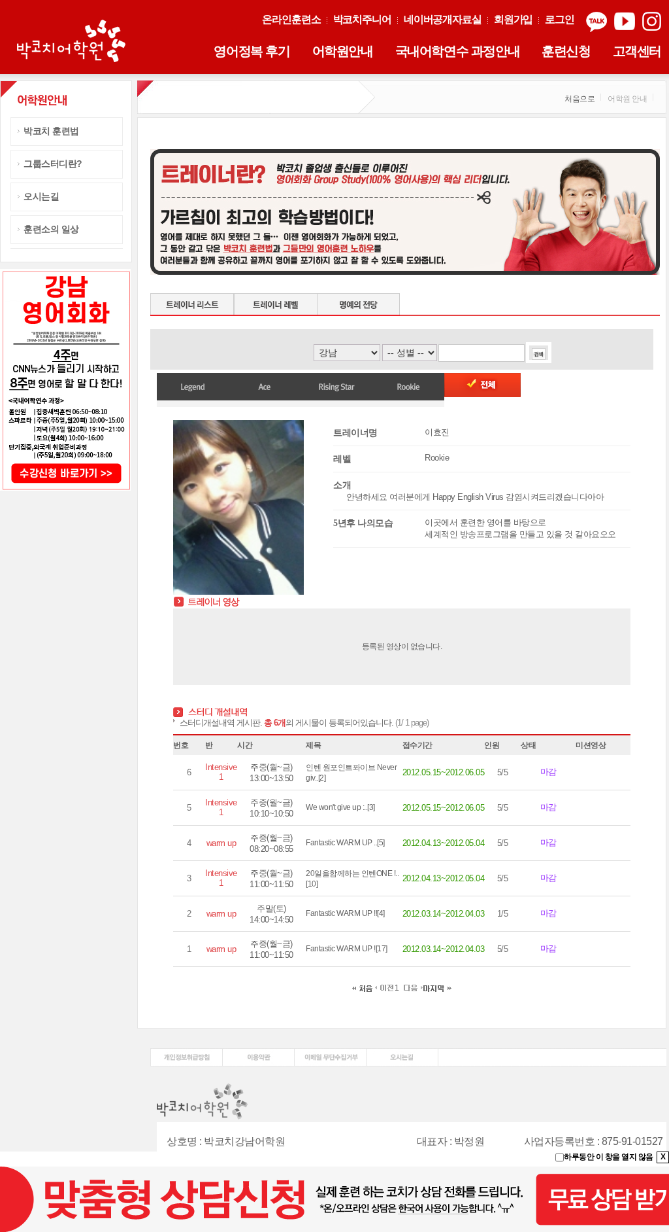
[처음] (362, 988)
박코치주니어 (362, 19)
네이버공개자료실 (442, 19)
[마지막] (437, 988)
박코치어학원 (73, 42)
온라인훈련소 (291, 19)
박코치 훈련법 (51, 131)
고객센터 (637, 51)
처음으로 (579, 98)
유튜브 (624, 22)
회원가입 (513, 19)
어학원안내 (342, 51)
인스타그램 (651, 22)
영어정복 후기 (251, 51)
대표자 (432, 1141)
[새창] (186, 1052)
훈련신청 (566, 51)
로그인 (559, 19)
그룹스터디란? (53, 163)
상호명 (182, 1141)
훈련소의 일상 (51, 229)
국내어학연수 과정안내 (457, 51)
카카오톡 (596, 22)
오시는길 (41, 196)
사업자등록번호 (559, 1141)
